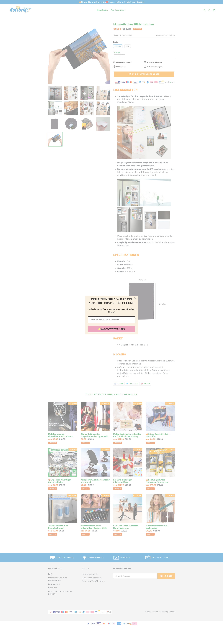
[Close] (135, 298)
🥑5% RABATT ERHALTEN (111, 329)
